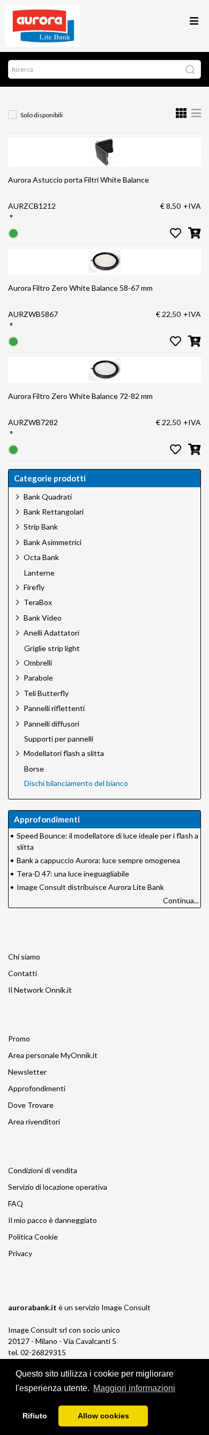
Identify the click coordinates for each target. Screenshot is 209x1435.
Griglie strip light (52, 648)
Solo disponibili (41, 115)
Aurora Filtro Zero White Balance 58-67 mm (80, 287)
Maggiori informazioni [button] (134, 1388)
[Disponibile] (13, 232)
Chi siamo (24, 956)
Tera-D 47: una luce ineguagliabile (73, 873)
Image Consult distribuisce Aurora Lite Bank (90, 887)
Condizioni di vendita (42, 1170)
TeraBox (38, 602)
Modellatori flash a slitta (64, 753)
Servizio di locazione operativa (57, 1186)
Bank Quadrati (48, 496)
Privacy (20, 1253)
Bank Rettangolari (54, 511)
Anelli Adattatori (51, 632)
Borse (34, 769)
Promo (19, 1038)
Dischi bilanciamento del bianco (76, 783)
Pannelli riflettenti (54, 708)
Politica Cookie (33, 1236)
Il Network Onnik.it (40, 989)
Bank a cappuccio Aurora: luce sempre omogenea (98, 860)
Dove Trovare (31, 1104)
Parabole (38, 677)
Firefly (34, 587)
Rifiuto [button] (35, 1415)
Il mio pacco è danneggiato (52, 1220)
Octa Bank (41, 557)
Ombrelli (38, 662)
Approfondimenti (36, 1088)
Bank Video (43, 617)
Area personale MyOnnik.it (53, 1055)
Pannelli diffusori (51, 723)
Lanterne (39, 573)
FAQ (15, 1203)
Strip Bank (41, 526)
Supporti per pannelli (58, 739)
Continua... (181, 900)
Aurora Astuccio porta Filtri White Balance (78, 179)
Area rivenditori (34, 1121)
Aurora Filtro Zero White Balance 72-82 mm (80, 396)
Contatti (22, 973)
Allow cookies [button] (103, 1415)
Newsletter (27, 1071)
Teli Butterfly (46, 693)
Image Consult (126, 1307)
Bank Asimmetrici (52, 542)
